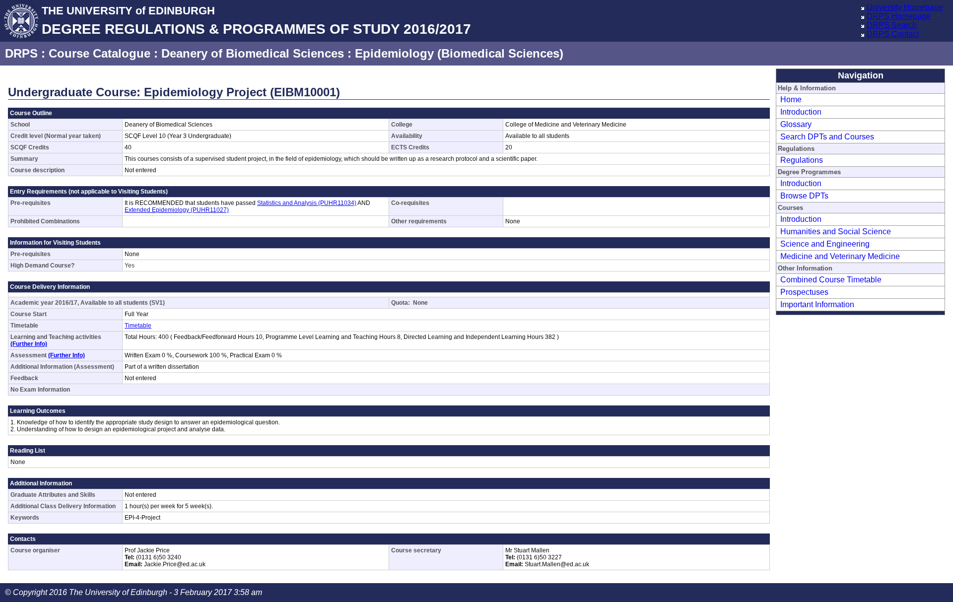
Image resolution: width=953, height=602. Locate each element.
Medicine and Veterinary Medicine (840, 256)
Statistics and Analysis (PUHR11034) (306, 203)
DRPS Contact (893, 34)
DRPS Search (892, 25)
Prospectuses (804, 292)
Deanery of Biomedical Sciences (252, 53)
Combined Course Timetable (831, 279)
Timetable (138, 325)
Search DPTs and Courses (827, 137)
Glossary (796, 124)
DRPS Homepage (899, 16)
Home (791, 99)
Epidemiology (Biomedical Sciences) (459, 53)
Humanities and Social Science (835, 231)
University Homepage (905, 7)
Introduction (800, 112)
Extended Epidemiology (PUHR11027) (177, 209)
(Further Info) (28, 343)
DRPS (21, 53)
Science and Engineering (825, 244)
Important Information (817, 304)
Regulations (801, 160)
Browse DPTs (804, 196)
